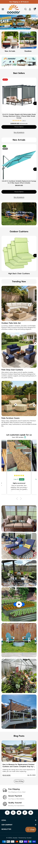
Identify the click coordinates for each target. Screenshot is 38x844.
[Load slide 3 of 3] (20, 27)
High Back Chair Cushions (19, 273)
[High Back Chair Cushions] (19, 253)
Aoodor (15, 838)
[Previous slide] (11, 27)
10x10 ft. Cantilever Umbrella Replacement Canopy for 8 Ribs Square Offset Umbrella (19, 182)
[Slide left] (3, 42)
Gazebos (27, 51)
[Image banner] (19, 640)
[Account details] (30, 9)
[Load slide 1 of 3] (14, 27)
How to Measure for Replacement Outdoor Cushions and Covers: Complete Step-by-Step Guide (18, 765)
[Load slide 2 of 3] (17, 27)
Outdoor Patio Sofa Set (11, 323)
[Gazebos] (28, 40)
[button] (3, 9)
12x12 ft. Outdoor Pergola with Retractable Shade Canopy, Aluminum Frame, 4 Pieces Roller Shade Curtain (19, 116)
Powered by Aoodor (25, 838)
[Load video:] (19, 604)
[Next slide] (23, 27)
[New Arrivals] (10, 40)
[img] (25, 475)
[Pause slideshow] (26, 27)
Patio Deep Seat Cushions (12, 370)
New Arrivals (10, 51)
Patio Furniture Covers (10, 418)
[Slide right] (35, 42)
